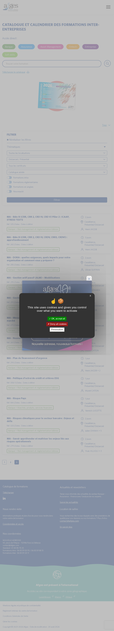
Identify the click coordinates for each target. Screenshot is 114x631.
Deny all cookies (57, 324)
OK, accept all (58, 318)
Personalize (57, 329)
